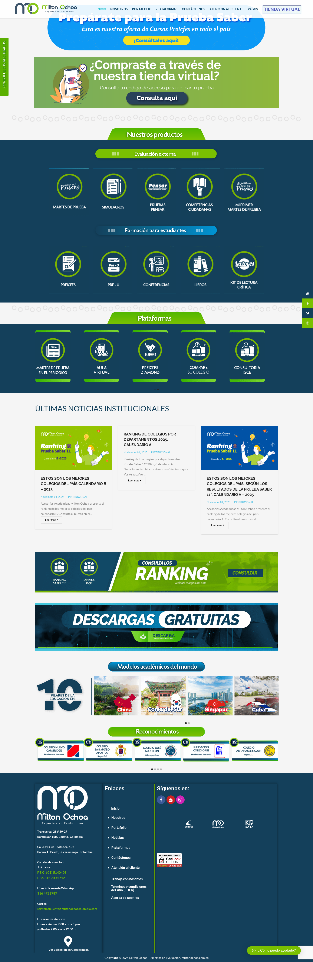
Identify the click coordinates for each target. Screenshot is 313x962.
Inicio (101, 9)
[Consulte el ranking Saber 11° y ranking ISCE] (156, 572)
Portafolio (141, 9)
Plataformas (167, 9)
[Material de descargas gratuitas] (156, 627)
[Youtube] (171, 799)
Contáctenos (193, 9)
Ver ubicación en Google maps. (69, 949)
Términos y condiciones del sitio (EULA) (128, 888)
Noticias (117, 838)
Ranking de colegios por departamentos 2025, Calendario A (150, 439)
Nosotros (119, 9)
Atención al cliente (125, 868)
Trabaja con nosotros (127, 879)
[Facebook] (161, 799)
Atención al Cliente (227, 9)
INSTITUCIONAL (78, 496)
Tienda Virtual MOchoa (282, 9)
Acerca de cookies (125, 897)
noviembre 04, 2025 (52, 496)
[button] (128, 818)
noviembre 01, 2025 (135, 452)
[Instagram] (180, 799)
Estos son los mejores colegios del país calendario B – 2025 (73, 483)
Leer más (51, 519)
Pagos (253, 9)
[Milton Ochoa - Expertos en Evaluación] (45, 9)
